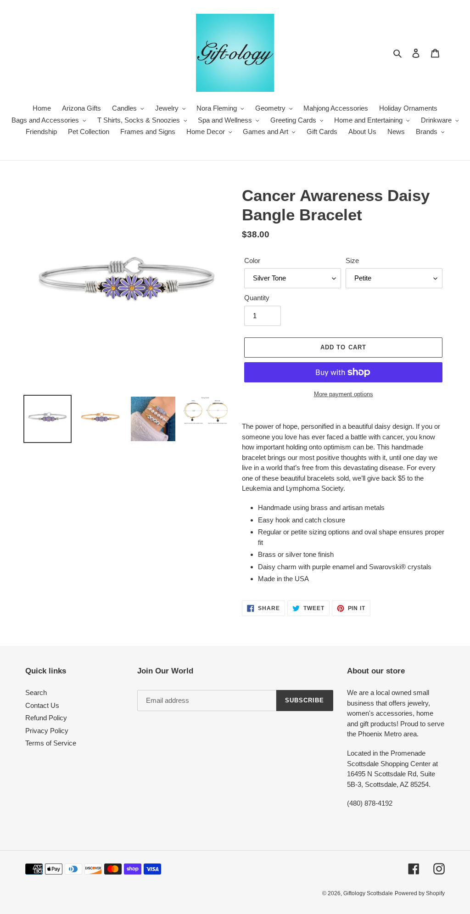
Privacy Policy (46, 731)
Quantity (256, 298)
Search (36, 692)
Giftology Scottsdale (368, 893)
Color (252, 260)
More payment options (343, 394)
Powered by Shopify (420, 893)
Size (352, 260)
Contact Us (42, 705)
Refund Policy (46, 718)
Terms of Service (50, 743)
